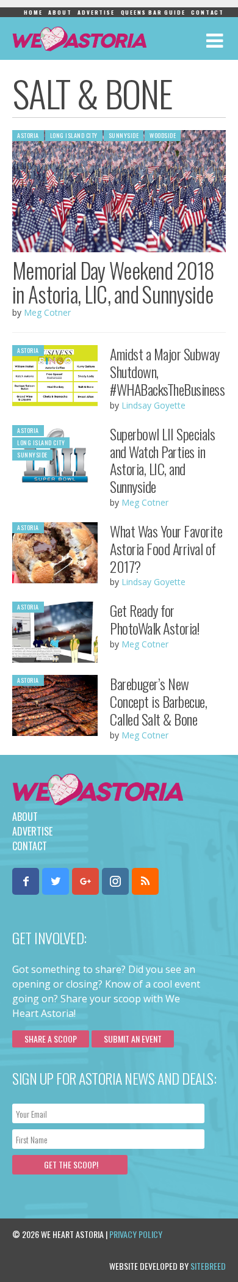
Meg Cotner (47, 312)
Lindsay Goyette (153, 405)
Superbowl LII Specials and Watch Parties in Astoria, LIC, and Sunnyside (162, 460)
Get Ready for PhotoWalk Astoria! (154, 619)
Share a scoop (50, 1038)
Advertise (96, 12)
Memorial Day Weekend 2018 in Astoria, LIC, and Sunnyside (113, 282)
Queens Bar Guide (153, 12)
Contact (207, 12)
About (59, 12)
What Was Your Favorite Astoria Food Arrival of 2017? (166, 548)
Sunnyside (124, 135)
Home (33, 12)
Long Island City (74, 135)
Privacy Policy (135, 1234)
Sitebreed (208, 1265)
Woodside (163, 135)
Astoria (28, 135)
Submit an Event (133, 1038)
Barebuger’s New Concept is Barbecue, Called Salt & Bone (158, 701)
